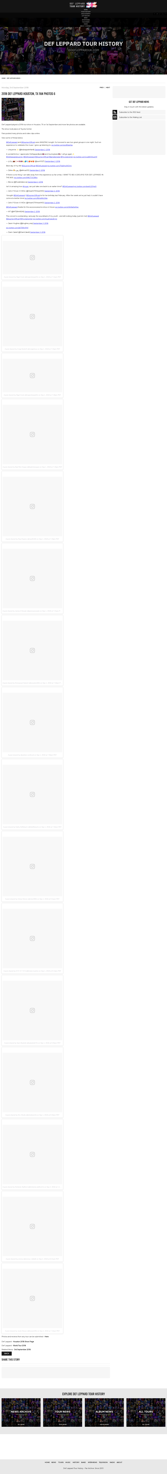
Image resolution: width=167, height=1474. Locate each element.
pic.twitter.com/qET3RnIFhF (17, 228)
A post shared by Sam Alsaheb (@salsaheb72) (21, 1043)
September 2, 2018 (42, 150)
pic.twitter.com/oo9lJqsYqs (62, 145)
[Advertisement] (139, 92)
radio (86, 24)
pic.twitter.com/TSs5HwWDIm (59, 166)
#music (26, 186)
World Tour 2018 (19, 1346)
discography (85, 13)
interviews (86, 20)
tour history (86, 11)
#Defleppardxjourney (14, 157)
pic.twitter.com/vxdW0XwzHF (85, 157)
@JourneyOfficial (28, 142)
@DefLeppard (11, 142)
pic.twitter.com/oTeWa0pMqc (67, 207)
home (3, 78)
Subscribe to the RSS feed (129, 112)
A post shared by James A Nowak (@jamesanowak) (21, 611)
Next (108, 87)
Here (47, 1337)
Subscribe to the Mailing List (130, 117)
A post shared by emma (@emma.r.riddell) (21, 1259)
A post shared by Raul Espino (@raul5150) (21, 539)
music (67, 1462)
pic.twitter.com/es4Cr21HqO (85, 186)
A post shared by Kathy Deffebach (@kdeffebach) (21, 827)
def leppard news (13, 78)
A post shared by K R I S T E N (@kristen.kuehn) (21, 971)
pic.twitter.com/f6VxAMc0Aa (36, 198)
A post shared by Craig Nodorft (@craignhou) (21, 349)
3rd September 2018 (22, 1350)
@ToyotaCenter (66, 157)
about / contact (85, 26)
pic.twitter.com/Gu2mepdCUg (45, 219)
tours (61, 1462)
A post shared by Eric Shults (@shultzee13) (21, 1115)
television (85, 22)
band (85, 18)
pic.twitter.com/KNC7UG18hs (25, 178)
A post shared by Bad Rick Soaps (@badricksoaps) (21, 467)
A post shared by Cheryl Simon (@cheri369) (21, 899)
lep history (86, 15)
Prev (102, 87)
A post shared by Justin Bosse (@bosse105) (21, 1331)
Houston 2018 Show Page (23, 1342)
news (86, 9)
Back (6, 1353)
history (76, 1462)
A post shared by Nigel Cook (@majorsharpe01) (21, 277)
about (119, 1462)
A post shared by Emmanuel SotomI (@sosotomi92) (21, 683)
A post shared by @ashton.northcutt (21, 755)
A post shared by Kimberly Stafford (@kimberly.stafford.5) (23, 1187)
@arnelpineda (54, 157)
